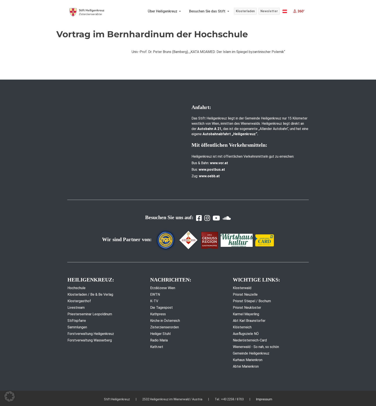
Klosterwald (242, 288)
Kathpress (158, 314)
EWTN (155, 294)
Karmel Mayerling (246, 314)
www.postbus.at (212, 169)
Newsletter (269, 11)
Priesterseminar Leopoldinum (89, 314)
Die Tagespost (161, 307)
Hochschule (76, 288)
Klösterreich (242, 327)
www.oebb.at (209, 176)
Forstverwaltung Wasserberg (89, 340)
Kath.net (156, 347)
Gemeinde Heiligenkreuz (251, 353)
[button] (285, 11)
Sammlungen (77, 327)
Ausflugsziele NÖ (246, 334)
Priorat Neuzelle (245, 294)
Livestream (76, 307)
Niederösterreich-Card (250, 340)
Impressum (264, 399)
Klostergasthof (79, 301)
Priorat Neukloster (247, 307)
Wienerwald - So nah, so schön (256, 347)
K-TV (154, 301)
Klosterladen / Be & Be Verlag (90, 294)
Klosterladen (245, 11)
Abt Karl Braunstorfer (249, 321)
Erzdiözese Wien (162, 288)
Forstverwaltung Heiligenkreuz (90, 334)
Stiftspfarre (76, 321)
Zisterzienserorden (164, 327)
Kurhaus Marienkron (247, 360)
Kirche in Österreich (165, 321)
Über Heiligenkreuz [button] (163, 11)
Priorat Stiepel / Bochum (252, 301)
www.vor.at (219, 163)
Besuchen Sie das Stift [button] (207, 11)
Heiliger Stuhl (160, 334)
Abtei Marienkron (246, 366)
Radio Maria (159, 340)
